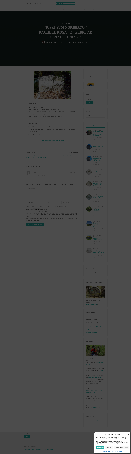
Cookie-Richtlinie (105, 451)
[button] (128, 434)
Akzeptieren (100, 447)
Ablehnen (109, 447)
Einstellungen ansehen (121, 447)
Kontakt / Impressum (119, 451)
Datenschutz (111, 451)
